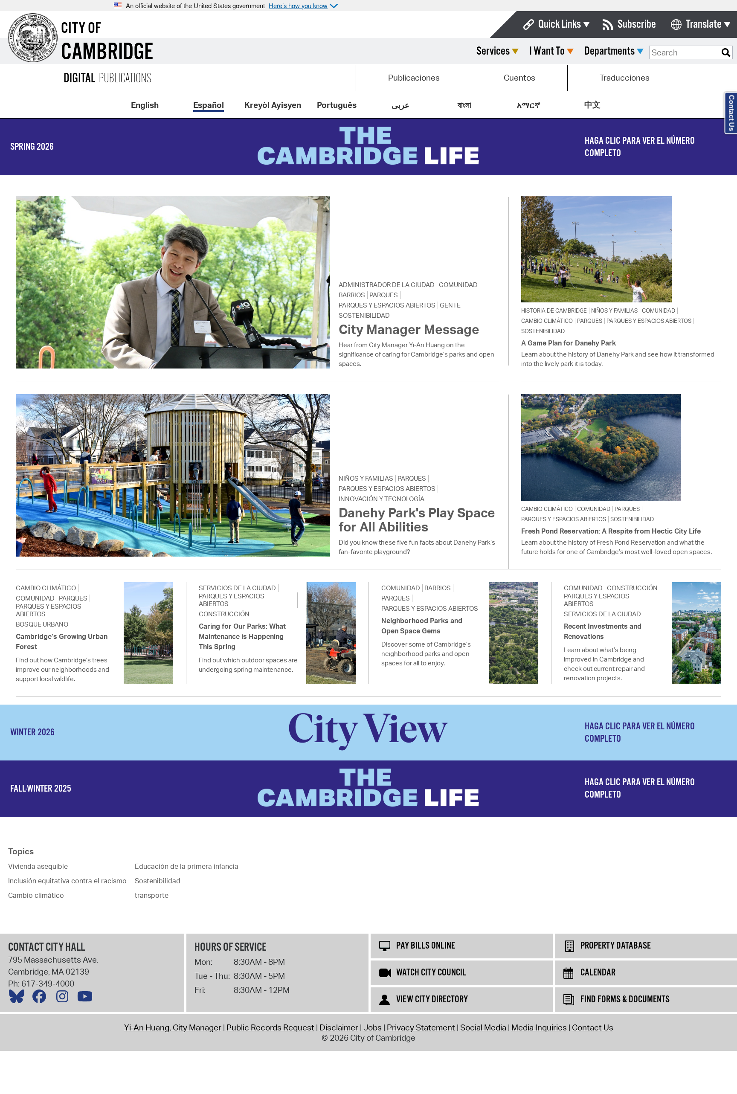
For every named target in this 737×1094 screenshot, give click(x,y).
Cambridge (107, 52)
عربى (400, 105)
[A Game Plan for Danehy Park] (621, 249)
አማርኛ (528, 105)
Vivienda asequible (38, 866)
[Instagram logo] (64, 998)
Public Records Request (270, 1027)
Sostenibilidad (364, 315)
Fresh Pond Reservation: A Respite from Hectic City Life (611, 531)
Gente (450, 305)
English (145, 105)
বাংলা (464, 105)
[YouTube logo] (87, 998)
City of (81, 28)
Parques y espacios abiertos (387, 305)
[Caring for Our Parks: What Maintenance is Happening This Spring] (331, 633)
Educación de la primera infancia (186, 866)
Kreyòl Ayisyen (272, 105)
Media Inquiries (539, 1027)
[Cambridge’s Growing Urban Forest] (148, 633)
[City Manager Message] (173, 282)
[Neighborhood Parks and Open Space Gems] (513, 633)
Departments (609, 51)
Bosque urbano (42, 624)
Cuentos (519, 78)
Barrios (352, 295)
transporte (151, 895)
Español (208, 105)
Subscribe (637, 24)
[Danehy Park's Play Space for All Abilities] (173, 475)
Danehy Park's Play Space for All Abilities (417, 519)
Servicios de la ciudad (237, 588)
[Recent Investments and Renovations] (696, 633)
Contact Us (592, 1027)
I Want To (547, 51)
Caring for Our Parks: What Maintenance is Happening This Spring (242, 636)
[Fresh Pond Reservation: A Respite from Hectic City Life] (621, 447)
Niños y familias (614, 311)
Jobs (372, 1027)
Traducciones (625, 78)
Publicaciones (414, 78)
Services (493, 51)
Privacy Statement (421, 1027)
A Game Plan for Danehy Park (568, 343)
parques (383, 295)
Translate (704, 24)
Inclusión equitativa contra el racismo (67, 880)
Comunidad (458, 285)
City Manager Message (409, 329)
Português (337, 105)
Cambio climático (547, 321)
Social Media (483, 1027)
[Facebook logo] (41, 998)
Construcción (224, 614)
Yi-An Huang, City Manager (172, 1027)
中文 (592, 104)
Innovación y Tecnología (381, 499)
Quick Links (559, 24)
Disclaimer (338, 1027)
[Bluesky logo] (18, 998)
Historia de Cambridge (554, 311)
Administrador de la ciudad (387, 285)
